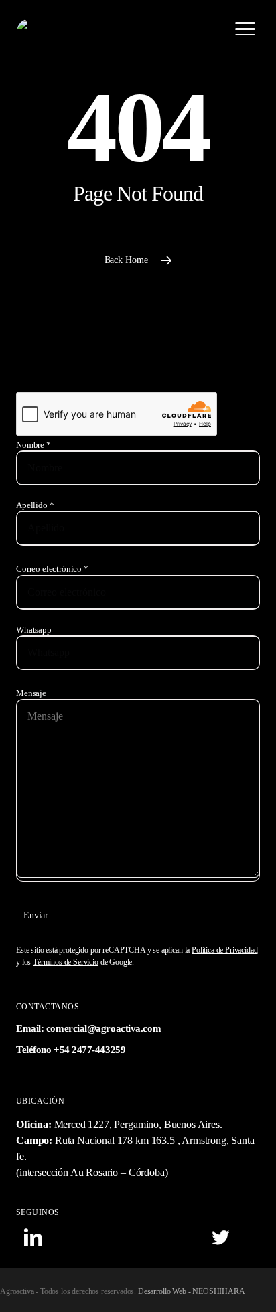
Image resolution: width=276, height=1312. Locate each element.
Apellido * (35, 505)
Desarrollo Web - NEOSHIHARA (191, 1291)
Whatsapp (34, 630)
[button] (245, 28)
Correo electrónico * (52, 569)
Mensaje (31, 693)
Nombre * (33, 445)
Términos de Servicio (65, 962)
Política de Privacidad (224, 950)
